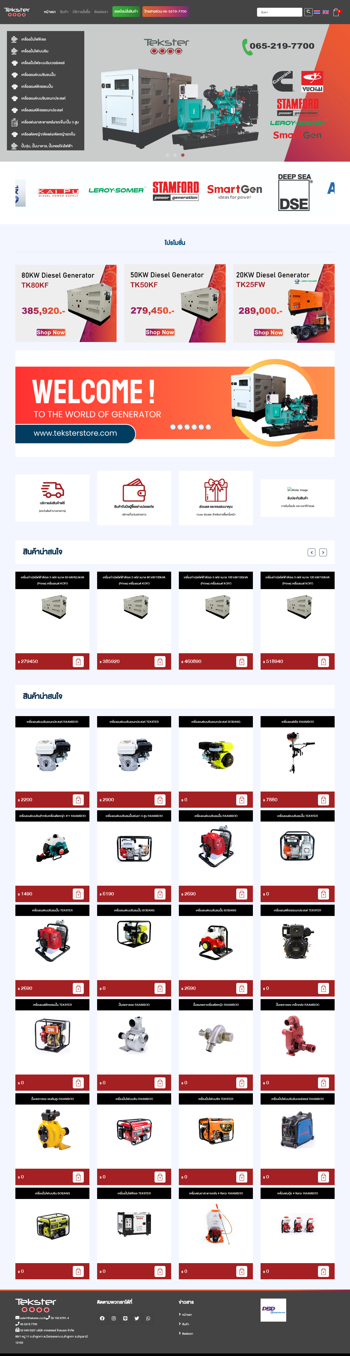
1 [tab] (167, 155)
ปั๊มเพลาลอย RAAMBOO (134, 1004)
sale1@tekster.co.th (32, 1318)
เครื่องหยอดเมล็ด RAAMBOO (52, 577)
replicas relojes (25, 634)
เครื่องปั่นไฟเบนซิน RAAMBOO (134, 1098)
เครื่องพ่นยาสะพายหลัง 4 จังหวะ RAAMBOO (216, 1193)
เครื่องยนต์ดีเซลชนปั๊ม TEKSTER (52, 1004)
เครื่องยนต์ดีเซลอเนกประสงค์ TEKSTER (297, 910)
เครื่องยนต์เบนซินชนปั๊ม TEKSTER (297, 815)
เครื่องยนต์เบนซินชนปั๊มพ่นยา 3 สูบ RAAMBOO (134, 815)
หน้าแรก (187, 1314)
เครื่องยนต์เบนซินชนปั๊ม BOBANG (134, 910)
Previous (311, 552)
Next (331, 93)
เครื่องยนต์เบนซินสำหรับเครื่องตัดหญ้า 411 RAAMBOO (52, 815)
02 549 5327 (27, 1330)
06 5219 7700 (28, 1324)
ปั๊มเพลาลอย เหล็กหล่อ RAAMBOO (297, 1004)
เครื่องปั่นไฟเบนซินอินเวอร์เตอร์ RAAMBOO (297, 1098)
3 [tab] (182, 155)
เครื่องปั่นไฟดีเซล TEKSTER (134, 1193)
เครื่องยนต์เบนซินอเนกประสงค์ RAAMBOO (52, 721)
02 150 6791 (58, 1318)
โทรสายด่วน (166, 11)
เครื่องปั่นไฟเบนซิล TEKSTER (215, 1098)
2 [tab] (175, 155)
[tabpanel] (175, 93)
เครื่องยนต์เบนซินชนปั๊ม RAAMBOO (216, 815)
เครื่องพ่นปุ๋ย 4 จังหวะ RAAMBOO (297, 1193)
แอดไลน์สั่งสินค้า (126, 11)
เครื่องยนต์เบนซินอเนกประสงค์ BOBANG (215, 721)
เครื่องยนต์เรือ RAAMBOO (298, 721)
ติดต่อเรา (187, 1333)
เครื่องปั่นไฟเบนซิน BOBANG (52, 1193)
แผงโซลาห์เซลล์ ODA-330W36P (298, 577)
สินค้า (185, 1324)
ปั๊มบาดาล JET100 (216, 577)
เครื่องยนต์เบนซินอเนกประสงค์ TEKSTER (134, 721)
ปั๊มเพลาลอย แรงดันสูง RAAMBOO (52, 1098)
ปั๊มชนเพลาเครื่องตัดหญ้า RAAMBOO (216, 1004)
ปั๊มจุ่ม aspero (134, 577)
